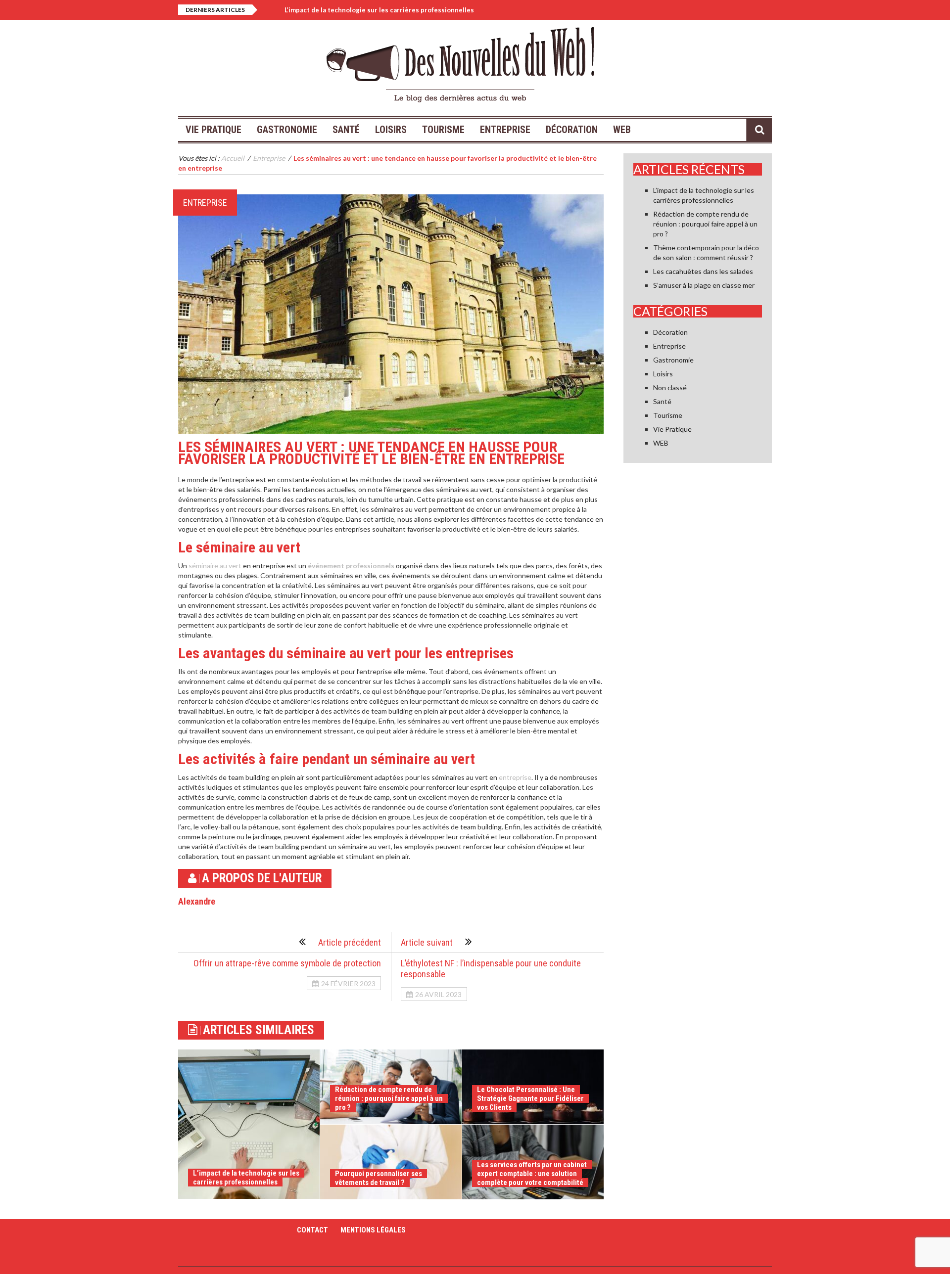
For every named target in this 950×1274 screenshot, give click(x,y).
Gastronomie (287, 130)
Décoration (572, 130)
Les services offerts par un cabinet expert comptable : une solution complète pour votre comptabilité (532, 1173)
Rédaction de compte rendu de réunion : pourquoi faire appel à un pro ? (389, 1098)
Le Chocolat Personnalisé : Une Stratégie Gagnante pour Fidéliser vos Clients (530, 1098)
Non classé (670, 387)
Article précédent (349, 942)
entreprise (515, 777)
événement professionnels (351, 565)
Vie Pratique (213, 130)
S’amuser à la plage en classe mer (704, 285)
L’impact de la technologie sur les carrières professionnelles (379, 10)
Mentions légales (373, 1230)
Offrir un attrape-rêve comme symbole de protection (287, 963)
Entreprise (505, 130)
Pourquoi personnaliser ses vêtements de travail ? (378, 1178)
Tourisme (443, 130)
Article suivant (427, 942)
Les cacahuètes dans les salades (703, 271)
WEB (622, 130)
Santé (346, 130)
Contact (312, 1230)
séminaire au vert (215, 565)
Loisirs (391, 130)
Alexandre (196, 901)
